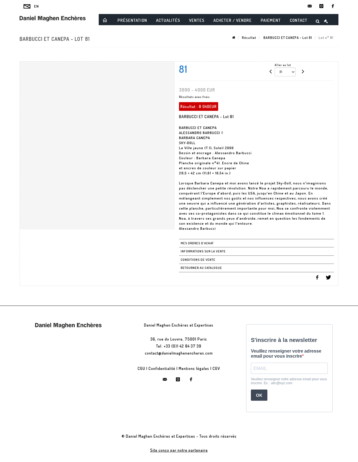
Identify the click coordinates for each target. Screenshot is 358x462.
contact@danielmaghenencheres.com (179, 353)
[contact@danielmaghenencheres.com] (309, 6)
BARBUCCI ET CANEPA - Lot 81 (287, 38)
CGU (141, 368)
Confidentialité (162, 368)
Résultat (249, 38)
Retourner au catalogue (201, 268)
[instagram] (321, 6)
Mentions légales (194, 368)
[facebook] (332, 6)
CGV (216, 368)
